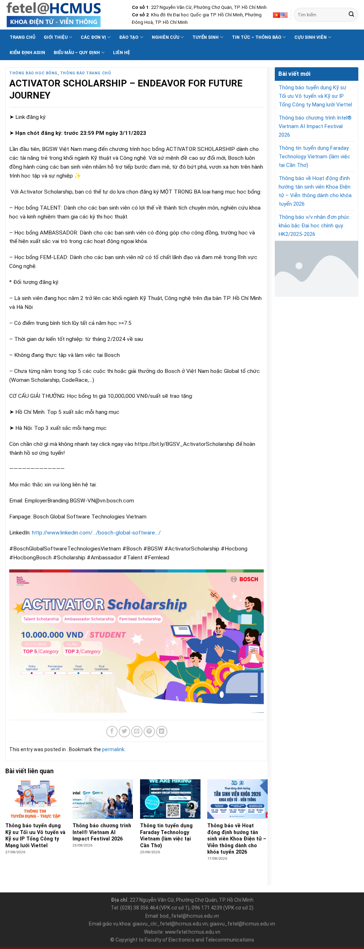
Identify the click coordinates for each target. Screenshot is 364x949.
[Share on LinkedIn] (161, 731)
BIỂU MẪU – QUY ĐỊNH (77, 52)
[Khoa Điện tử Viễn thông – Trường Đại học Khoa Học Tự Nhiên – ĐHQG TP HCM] (63, 15)
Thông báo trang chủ (85, 73)
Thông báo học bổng (33, 73)
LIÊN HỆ (121, 52)
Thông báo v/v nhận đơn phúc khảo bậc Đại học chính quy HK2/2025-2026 (314, 225)
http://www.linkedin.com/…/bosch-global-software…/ (96, 532)
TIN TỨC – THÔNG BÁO (256, 37)
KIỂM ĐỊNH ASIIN (27, 52)
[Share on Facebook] (112, 731)
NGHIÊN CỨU (165, 37)
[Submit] (351, 15)
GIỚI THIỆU (56, 37)
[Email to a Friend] (137, 731)
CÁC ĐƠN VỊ (93, 37)
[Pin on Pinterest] (149, 731)
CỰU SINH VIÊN (310, 37)
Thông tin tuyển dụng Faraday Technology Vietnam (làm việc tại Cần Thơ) (314, 156)
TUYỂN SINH (205, 37)
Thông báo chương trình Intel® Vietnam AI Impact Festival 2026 (315, 126)
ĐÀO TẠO (128, 37)
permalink (113, 749)
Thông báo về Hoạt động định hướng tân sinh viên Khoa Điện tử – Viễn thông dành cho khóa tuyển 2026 (315, 191)
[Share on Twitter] (124, 731)
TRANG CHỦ (22, 37)
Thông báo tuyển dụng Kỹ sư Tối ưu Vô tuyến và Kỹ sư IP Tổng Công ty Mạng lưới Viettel (315, 96)
